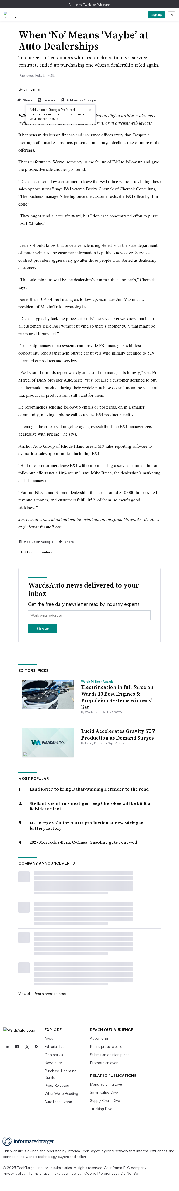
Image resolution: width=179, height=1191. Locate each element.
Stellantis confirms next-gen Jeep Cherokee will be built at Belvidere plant (91, 806)
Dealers (46, 552)
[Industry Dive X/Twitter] (27, 1047)
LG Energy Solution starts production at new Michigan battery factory (87, 825)
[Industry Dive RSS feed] (36, 1047)
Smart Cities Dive (104, 1092)
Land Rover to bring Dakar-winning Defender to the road (89, 789)
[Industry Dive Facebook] (17, 1047)
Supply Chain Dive (105, 1100)
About (50, 1038)
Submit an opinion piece (110, 1054)
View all (24, 993)
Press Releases (57, 1085)
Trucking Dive (101, 1108)
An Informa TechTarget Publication (89, 4)
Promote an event (105, 1062)
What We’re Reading (61, 1093)
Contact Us (54, 1054)
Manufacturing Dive (106, 1084)
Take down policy (67, 1173)
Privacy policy (14, 1173)
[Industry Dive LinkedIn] (7, 1047)
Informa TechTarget (83, 1151)
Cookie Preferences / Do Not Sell (111, 1173)
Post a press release (50, 993)
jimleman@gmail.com (42, 527)
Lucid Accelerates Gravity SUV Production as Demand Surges (118, 734)
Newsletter (53, 1062)
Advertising (99, 1038)
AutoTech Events (59, 1101)
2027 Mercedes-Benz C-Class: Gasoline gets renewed (83, 842)
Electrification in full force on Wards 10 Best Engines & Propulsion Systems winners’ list (117, 697)
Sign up (156, 15)
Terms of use (39, 1173)
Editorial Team (56, 1046)
